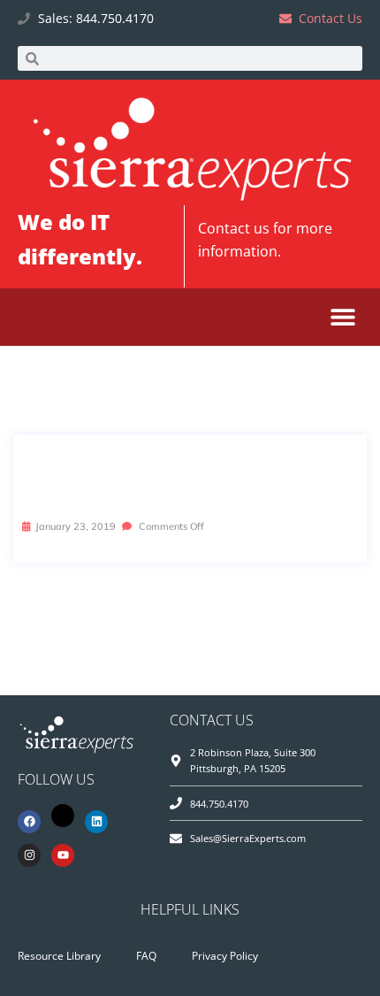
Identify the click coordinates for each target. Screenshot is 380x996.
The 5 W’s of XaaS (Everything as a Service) (187, 475)
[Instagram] (29, 855)
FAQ (146, 955)
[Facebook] (29, 821)
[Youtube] (62, 855)
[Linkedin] (96, 821)
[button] (342, 317)
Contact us (234, 228)
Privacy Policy (225, 955)
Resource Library (59, 955)
